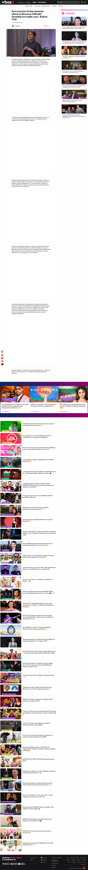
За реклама (74, 862)
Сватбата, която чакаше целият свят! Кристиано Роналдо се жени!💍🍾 (35, 508)
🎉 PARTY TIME (28, 6)
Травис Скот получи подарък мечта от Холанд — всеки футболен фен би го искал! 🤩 (38, 556)
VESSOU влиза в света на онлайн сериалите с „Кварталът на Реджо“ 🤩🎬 (37, 819)
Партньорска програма (56, 857)
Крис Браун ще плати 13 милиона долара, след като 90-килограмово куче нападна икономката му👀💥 (14, 406)
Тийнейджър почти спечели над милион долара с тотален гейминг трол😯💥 (38, 424)
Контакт (79, 862)
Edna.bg (67, 859)
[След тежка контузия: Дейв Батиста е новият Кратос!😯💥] (10, 462)
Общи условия (33, 857)
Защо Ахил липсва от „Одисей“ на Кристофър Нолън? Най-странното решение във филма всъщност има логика (37, 664)
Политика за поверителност (55, 860)
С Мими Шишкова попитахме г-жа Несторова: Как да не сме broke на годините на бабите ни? (73, 116)
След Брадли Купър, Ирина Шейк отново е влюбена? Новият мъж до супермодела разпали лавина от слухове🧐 (38, 485)
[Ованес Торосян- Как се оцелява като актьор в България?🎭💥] (74, 94)
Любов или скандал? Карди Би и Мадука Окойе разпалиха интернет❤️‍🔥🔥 (37, 700)
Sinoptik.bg (73, 859)
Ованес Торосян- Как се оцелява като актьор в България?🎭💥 (72, 101)
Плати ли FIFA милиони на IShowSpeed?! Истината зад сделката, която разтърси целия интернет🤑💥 (39, 712)
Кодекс (31, 859)
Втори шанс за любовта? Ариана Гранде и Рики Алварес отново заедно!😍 (38, 808)
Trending (70, 13)
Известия (54, 867)
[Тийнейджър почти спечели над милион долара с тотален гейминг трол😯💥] (10, 426)
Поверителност (55, 863)
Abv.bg (68, 857)
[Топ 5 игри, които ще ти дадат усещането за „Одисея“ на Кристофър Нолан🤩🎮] (10, 737)
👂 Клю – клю (37, 6)
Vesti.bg (72, 857)
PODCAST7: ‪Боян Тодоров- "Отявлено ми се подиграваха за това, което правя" (74, 86)
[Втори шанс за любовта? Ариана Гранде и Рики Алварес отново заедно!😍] (10, 809)
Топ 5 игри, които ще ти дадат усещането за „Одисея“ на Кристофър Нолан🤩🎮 (37, 736)
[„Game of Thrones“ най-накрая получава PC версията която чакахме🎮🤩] (10, 725)
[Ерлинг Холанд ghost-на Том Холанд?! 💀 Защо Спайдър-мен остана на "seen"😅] (10, 797)
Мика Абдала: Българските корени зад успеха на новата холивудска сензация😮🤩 (72, 406)
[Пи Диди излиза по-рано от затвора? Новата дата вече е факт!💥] (10, 498)
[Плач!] (2, 361)
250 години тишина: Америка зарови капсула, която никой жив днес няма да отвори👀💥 (37, 784)
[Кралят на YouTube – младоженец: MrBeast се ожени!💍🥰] (10, 582)
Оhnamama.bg (83, 857)
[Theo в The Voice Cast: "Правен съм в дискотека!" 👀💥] (10, 678)
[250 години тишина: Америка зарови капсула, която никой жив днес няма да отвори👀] (10, 785)
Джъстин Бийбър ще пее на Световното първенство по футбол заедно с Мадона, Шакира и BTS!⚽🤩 (38, 748)
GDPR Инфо (54, 865)
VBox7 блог (83, 864)
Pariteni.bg (83, 859)
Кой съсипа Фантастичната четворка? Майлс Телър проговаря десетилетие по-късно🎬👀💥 (38, 592)
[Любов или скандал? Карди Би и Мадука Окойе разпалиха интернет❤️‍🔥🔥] (10, 702)
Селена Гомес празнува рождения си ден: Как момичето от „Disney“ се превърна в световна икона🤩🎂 (38, 605)
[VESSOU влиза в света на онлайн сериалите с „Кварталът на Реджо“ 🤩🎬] (10, 821)
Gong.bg (77, 857)
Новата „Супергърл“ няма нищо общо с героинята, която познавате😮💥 (44, 405)
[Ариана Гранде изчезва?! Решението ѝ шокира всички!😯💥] (10, 522)
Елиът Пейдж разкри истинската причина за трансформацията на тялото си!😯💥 (73, 27)
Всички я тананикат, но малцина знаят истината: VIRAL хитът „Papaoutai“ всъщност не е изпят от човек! (39, 533)
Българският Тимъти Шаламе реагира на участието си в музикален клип (73, 71)
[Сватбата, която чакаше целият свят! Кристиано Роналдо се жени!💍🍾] (10, 510)
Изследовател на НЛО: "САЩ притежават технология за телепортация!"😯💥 (36, 628)
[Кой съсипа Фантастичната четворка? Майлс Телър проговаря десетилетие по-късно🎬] (10, 594)
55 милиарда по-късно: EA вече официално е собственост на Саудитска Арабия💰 (36, 436)
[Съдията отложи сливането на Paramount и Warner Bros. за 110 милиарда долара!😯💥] (10, 690)
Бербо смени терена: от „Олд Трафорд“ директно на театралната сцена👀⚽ (39, 772)
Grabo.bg (78, 859)
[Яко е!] (2, 351)
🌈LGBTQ (60, 6)
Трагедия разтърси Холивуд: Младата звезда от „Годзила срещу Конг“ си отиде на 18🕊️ (74, 42)
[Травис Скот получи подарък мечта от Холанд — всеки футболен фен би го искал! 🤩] (10, 558)
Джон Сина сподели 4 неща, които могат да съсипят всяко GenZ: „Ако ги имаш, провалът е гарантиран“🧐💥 (37, 616)
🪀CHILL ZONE (45, 6)
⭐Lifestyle (54, 6)
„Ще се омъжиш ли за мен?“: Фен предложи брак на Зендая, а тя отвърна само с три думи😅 (39, 568)
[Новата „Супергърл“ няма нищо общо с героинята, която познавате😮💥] (44, 394)
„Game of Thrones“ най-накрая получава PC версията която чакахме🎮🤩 (36, 724)
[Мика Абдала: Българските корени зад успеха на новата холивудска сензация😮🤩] (73, 394)
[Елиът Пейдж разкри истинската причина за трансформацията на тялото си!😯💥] (74, 21)
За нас (69, 862)
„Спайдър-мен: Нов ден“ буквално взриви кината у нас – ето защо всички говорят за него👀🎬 (39, 472)
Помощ (84, 862)
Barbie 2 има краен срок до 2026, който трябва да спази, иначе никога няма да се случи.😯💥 (38, 448)
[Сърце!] (2, 358)
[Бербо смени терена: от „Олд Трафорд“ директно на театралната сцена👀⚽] (10, 773)
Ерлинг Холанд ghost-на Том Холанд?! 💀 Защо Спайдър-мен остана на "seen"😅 (37, 796)
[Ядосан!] (2, 364)
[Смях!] (2, 354)
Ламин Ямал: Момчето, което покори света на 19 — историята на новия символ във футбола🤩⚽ (38, 652)
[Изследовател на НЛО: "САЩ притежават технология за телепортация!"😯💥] (10, 630)
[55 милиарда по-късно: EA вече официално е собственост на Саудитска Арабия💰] (10, 438)
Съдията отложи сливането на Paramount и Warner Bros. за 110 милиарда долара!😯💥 (37, 688)
